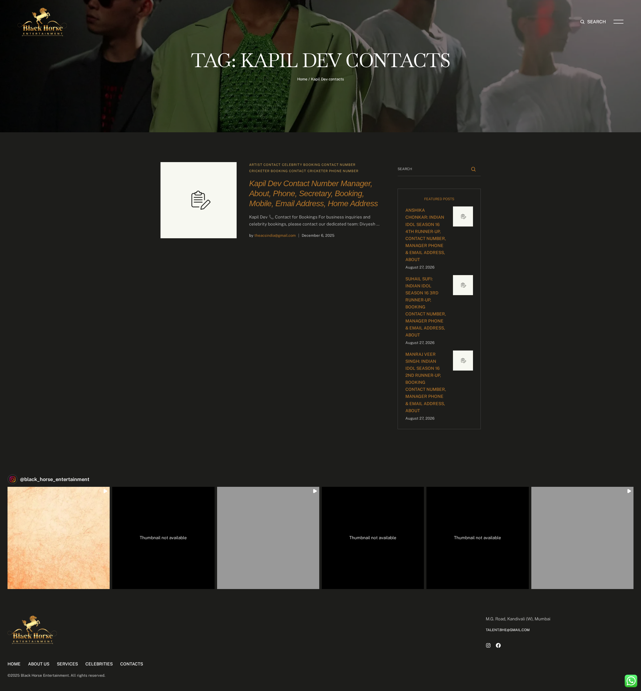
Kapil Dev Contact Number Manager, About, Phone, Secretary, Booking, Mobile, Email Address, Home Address (313, 193)
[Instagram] (488, 645)
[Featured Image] (199, 200)
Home (302, 79)
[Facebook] (498, 645)
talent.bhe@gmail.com (508, 630)
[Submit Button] (473, 169)
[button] (593, 22)
